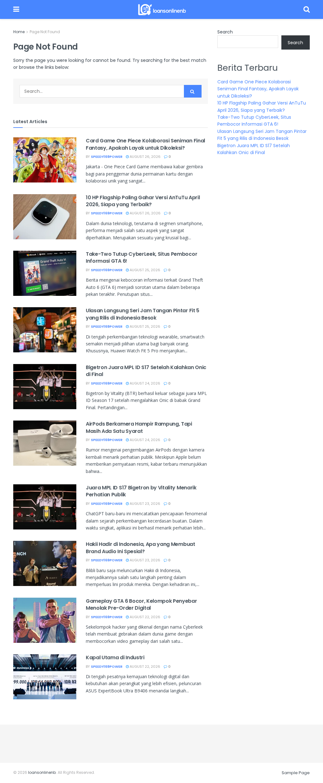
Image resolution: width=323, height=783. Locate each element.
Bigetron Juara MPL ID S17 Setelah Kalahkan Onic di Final (146, 371)
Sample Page (296, 773)
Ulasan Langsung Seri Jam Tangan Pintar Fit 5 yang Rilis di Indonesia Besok (142, 314)
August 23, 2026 (144, 503)
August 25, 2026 (144, 269)
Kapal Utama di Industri (115, 657)
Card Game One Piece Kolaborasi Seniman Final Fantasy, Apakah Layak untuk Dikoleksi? (145, 144)
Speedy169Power (106, 156)
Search (225, 32)
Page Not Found (45, 31)
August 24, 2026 (144, 383)
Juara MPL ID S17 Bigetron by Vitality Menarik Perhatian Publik (141, 491)
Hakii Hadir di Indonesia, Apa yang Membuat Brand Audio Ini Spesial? (140, 548)
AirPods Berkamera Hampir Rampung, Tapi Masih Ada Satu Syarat (139, 427)
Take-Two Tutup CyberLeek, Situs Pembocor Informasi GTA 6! (141, 257)
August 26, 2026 (145, 156)
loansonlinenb (42, 772)
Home (19, 31)
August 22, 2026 (144, 616)
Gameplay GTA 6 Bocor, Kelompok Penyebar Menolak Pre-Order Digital (141, 604)
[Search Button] (193, 91)
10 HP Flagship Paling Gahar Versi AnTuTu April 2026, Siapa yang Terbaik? (143, 201)
